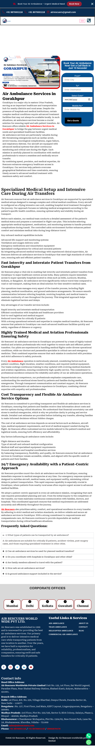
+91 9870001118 (14, 12)
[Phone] (88, 736)
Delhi (30, 605)
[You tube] (30, 667)
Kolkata (47, 605)
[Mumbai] (12, 601)
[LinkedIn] (24, 667)
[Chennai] (83, 601)
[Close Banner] (92, 3)
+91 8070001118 (36, 12)
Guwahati (65, 605)
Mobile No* (77, 106)
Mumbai (12, 605)
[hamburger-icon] (82, 21)
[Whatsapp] (88, 742)
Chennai (83, 605)
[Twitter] (17, 667)
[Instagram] (10, 667)
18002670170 (53, 729)
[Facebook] (3, 667)
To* (77, 86)
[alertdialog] (47, 4)
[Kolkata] (47, 601)
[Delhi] (30, 601)
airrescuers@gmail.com (63, 12)
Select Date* (77, 96)
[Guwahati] (65, 601)
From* (77, 76)
